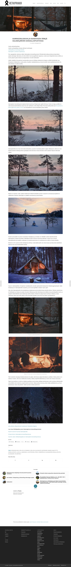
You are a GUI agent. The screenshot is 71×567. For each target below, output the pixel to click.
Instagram (6, 536)
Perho (36, 452)
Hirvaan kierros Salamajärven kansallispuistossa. (19, 434)
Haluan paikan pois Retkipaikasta (59, 541)
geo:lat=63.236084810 (24, 450)
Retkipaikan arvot (24, 536)
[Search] (65, 3)
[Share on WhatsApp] (29, 460)
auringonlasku (15, 450)
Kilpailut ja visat (40, 540)
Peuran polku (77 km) (18, 107)
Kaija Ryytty (38, 43)
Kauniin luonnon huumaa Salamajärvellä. (18, 431)
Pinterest (6, 541)
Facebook (6, 534)
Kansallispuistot (40, 537)
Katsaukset (39, 539)
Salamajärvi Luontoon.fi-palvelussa (16, 51)
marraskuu (24, 452)
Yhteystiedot (23, 532)
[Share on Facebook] (15, 460)
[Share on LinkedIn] (42, 460)
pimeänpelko (42, 452)
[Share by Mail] (56, 460)
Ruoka (38, 554)
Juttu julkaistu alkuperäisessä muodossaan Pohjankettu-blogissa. (22, 426)
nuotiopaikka (31, 452)
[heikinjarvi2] (35, 19)
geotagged (44, 450)
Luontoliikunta (40, 545)
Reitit (38, 549)
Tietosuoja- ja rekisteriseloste (58, 543)
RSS (5, 532)
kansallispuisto (12, 452)
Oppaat (38, 548)
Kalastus (39, 536)
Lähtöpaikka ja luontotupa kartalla (16, 50)
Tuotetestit (39, 558)
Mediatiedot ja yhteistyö (25, 534)
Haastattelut (40, 533)
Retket (38, 551)
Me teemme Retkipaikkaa (58, 536)
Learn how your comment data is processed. (39, 522)
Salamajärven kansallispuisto (53, 452)
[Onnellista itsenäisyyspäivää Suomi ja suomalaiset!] (70, 283)
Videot (38, 559)
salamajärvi (11, 453)
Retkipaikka (39, 552)
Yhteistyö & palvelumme (58, 532)
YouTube (6, 539)
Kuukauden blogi (40, 543)
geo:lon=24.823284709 (35, 450)
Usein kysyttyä (56, 539)
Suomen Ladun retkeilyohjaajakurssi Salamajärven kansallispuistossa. (24, 436)
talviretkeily (18, 453)
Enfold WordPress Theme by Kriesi (18, 565)
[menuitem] (34, 3)
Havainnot (39, 534)
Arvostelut (39, 531)
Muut (38, 546)
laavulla (19, 452)
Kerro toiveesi (56, 538)
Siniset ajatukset (40, 555)
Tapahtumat (39, 556)
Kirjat (38, 542)
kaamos (50, 450)
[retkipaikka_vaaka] (13, 3)
